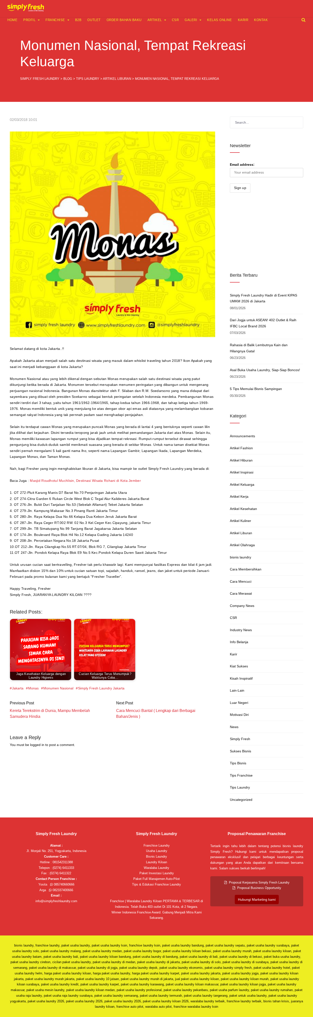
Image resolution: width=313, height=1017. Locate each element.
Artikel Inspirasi (241, 472)
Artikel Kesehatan (243, 509)
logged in (37, 745)
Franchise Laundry (157, 845)
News (234, 727)
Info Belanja (239, 642)
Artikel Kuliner (240, 521)
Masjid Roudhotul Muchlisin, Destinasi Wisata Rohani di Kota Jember (85, 481)
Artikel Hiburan (241, 460)
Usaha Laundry (156, 851)
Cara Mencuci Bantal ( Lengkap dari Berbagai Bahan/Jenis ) (155, 714)
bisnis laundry (240, 557)
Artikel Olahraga (242, 545)
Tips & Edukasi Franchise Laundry (156, 884)
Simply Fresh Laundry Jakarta (101, 688)
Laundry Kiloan (156, 862)
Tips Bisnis (238, 763)
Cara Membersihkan (245, 569)
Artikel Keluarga (242, 484)
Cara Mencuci (240, 581)
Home (12, 20)
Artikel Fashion (241, 448)
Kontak (261, 20)
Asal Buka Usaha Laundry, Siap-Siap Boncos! (265, 370)
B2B (78, 20)
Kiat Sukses (239, 666)
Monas (33, 688)
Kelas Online (219, 20)
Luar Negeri (239, 703)
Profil (29, 20)
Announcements (242, 436)
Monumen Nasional (58, 688)
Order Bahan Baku (124, 20)
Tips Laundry (240, 787)
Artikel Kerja (239, 496)
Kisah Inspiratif (241, 678)
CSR (175, 20)
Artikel (154, 20)
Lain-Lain (237, 690)
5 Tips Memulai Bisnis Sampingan (256, 389)
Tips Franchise (241, 775)
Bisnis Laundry (156, 856)
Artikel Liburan (241, 533)
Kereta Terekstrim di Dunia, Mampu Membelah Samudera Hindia (50, 714)
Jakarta (17, 688)
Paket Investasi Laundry (156, 873)
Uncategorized (241, 800)
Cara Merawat (241, 593)
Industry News (241, 630)
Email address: (242, 164)
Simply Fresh (240, 739)
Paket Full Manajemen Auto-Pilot (156, 879)
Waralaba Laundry (156, 868)
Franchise (55, 20)
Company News (242, 606)
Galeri (191, 20)
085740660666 (63, 884)
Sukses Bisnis (240, 751)
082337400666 (62, 890)
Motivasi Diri (239, 715)
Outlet (94, 20)
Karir (243, 20)
